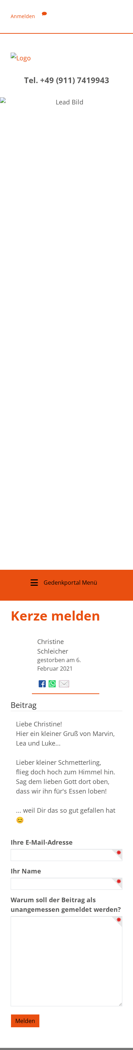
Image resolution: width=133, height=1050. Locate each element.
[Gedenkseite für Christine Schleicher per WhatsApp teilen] (53, 683)
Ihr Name (26, 871)
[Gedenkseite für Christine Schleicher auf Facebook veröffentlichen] (43, 683)
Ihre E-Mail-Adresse (42, 842)
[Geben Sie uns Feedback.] (44, 16)
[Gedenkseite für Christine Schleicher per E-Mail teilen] (64, 683)
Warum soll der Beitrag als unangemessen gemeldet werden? (66, 904)
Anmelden (23, 16)
